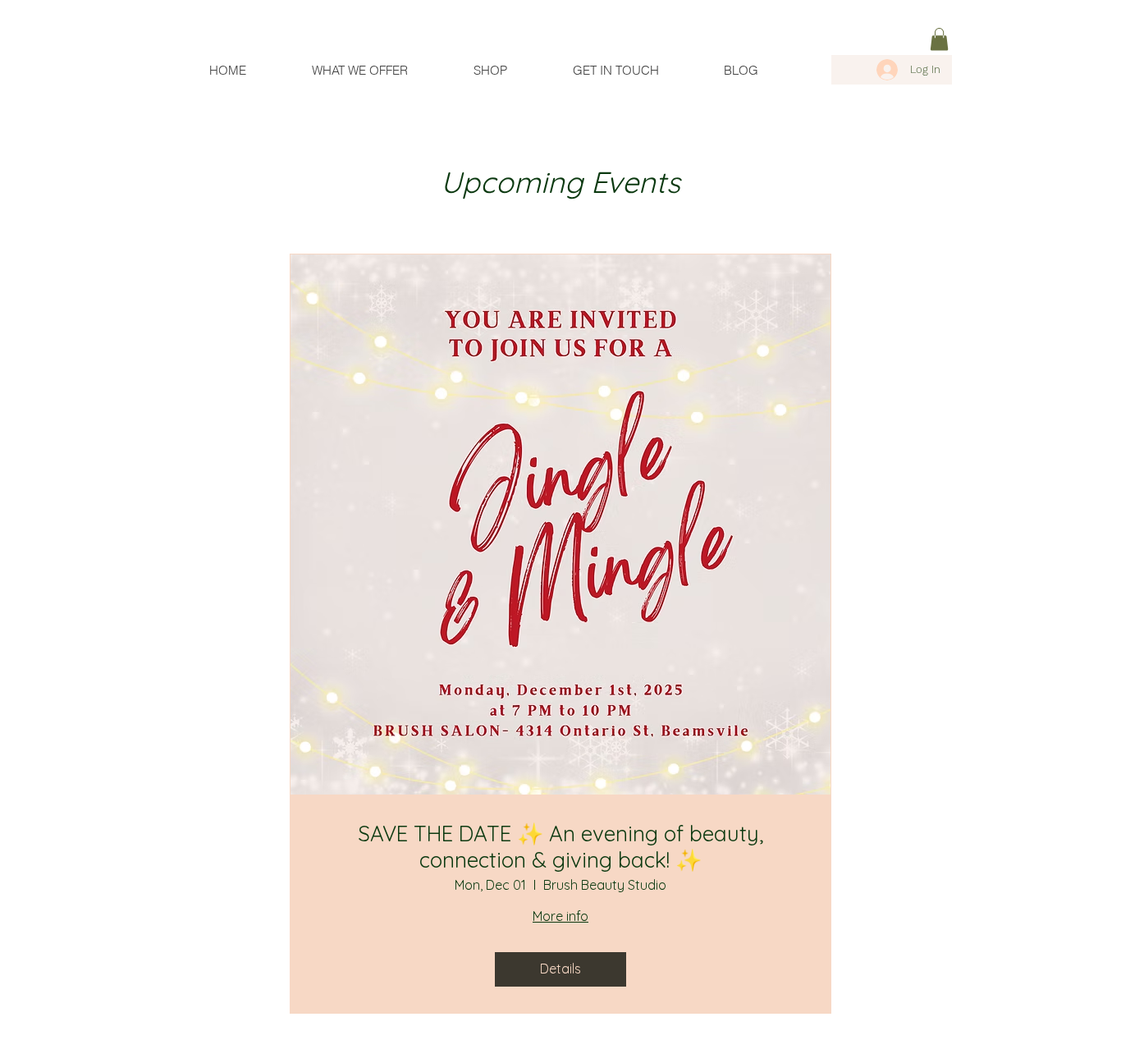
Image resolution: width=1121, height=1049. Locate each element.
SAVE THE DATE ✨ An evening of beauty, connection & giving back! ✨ (560, 846)
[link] (939, 39)
